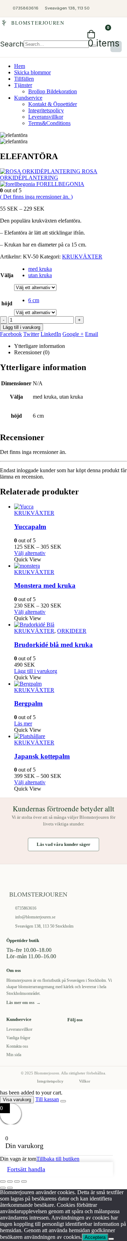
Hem (19, 66)
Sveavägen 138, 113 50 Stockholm (44, 926)
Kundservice (28, 98)
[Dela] (17, 1181)
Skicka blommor (32, 72)
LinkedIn (51, 334)
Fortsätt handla (26, 1169)
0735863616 (25, 908)
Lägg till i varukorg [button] (35, 671)
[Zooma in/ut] (3, 1181)
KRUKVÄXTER (82, 257)
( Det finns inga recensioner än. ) (36, 197)
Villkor (84, 1081)
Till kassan (47, 1099)
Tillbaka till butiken (57, 1159)
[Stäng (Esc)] (24, 1181)
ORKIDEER (71, 631)
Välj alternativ (30, 553)
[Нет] (111, 1239)
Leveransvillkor (45, 117)
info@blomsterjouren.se (35, 917)
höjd (6, 303)
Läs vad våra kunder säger (63, 844)
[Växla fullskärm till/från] (10, 1181)
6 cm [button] (33, 300)
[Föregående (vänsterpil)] (3, 1188)
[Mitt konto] (118, 8)
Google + (73, 334)
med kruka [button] (40, 269)
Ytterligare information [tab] (39, 346)
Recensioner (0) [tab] (31, 352)
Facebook (11, 334)
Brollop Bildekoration (52, 91)
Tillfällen (24, 79)
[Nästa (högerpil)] (10, 1188)
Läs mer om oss (23, 1002)
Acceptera (95, 1237)
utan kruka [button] (40, 275)
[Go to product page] (70, 507)
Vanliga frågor (18, 1037)
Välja (6, 275)
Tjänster (23, 85)
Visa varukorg (17, 1099)
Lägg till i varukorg (21, 327)
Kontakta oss (17, 1046)
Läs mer (23, 723)
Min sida (13, 1054)
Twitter (31, 334)
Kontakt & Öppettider (52, 104)
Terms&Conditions (49, 123)
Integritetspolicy (46, 110)
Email (91, 334)
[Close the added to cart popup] (63, 1101)
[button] (12, 44)
